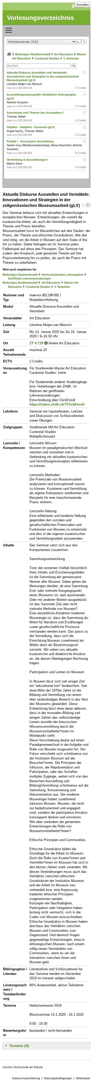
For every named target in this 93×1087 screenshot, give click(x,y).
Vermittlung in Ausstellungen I (28, 159)
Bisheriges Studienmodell (32, 54)
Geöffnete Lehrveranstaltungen (29, 278)
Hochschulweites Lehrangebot (62, 274)
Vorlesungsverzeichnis (40, 17)
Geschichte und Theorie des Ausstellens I (35, 112)
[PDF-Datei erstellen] (88, 205)
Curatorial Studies (47, 58)
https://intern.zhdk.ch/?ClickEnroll (56, 404)
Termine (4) (19, 1046)
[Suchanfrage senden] (74, 66)
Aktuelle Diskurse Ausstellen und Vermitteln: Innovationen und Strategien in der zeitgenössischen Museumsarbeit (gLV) (43, 76)
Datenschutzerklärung (26, 1078)
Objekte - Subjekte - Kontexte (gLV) (31, 127)
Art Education (63, 54)
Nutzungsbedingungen (58, 1078)
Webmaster (83, 1078)
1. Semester (71, 58)
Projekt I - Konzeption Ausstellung (31, 141)
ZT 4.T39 (36, 343)
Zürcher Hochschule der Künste (23, 1067)
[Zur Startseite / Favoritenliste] (9, 54)
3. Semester (62, 286)
